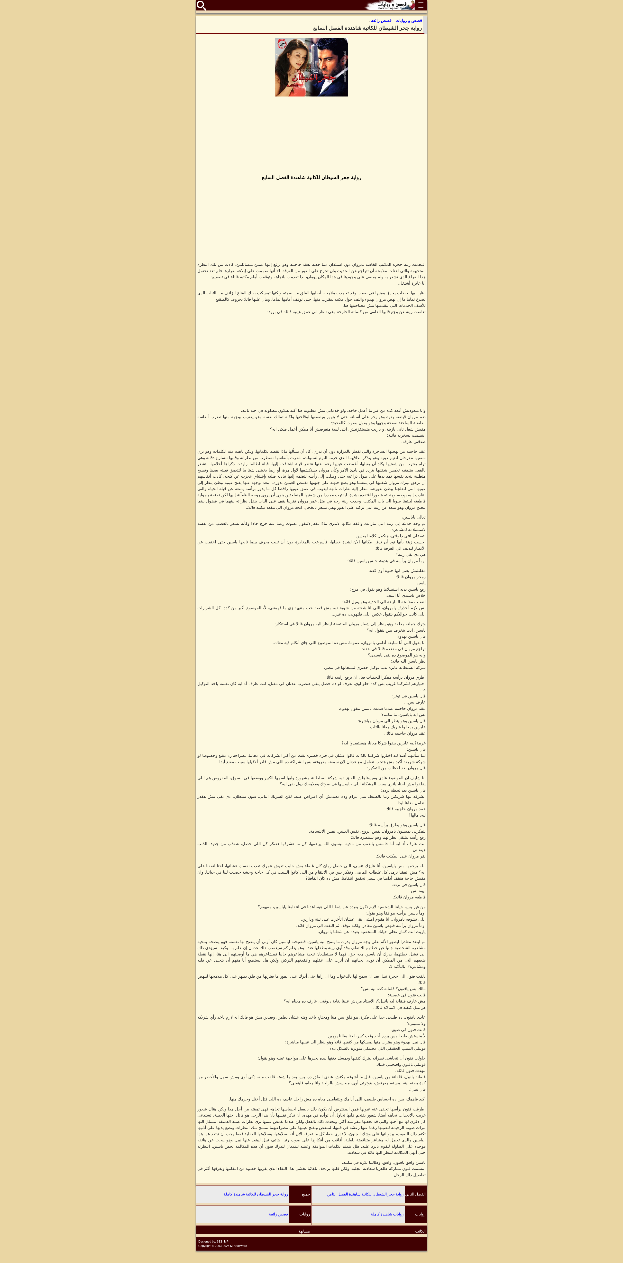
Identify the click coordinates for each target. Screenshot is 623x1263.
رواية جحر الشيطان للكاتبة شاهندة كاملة (256, 1194)
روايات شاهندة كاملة (387, 1214)
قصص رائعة (278, 1214)
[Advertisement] (311, 136)
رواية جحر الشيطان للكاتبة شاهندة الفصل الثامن (365, 1194)
